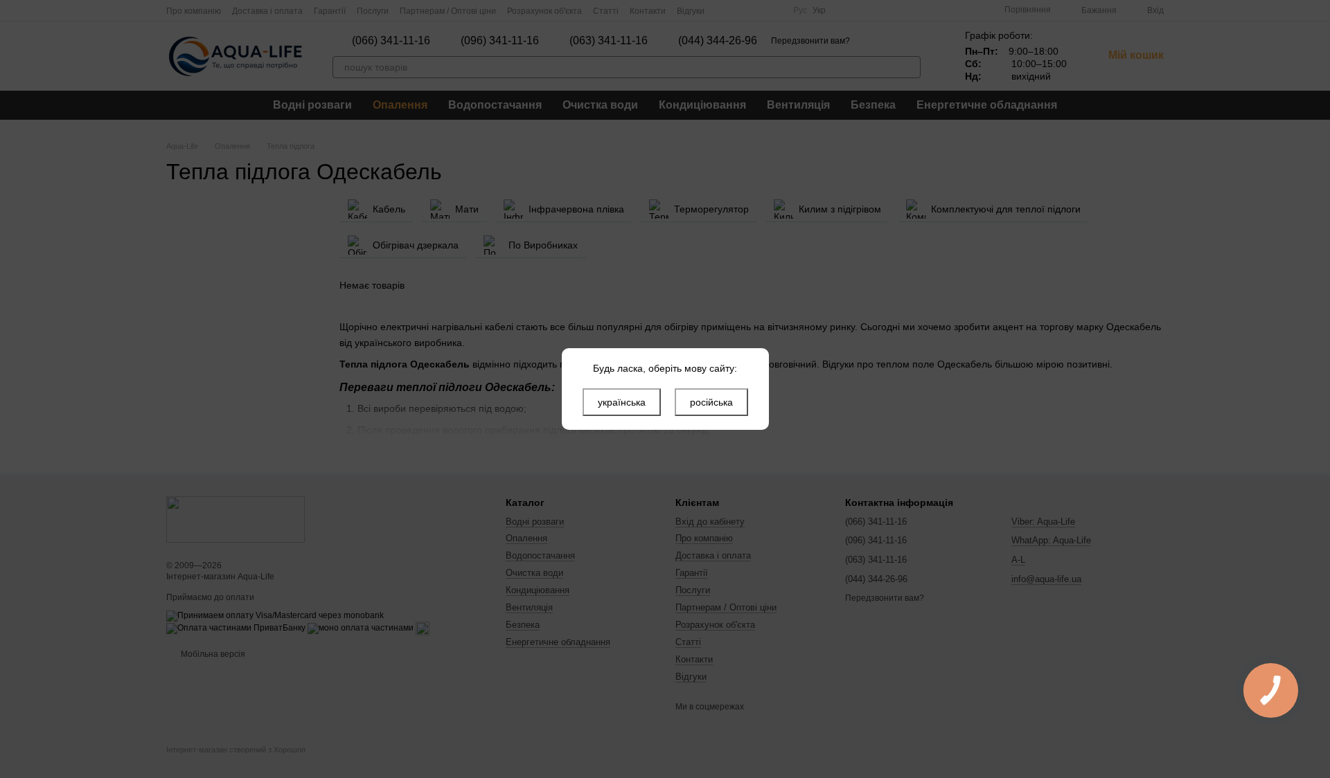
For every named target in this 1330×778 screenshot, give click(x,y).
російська (711, 402)
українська (622, 402)
